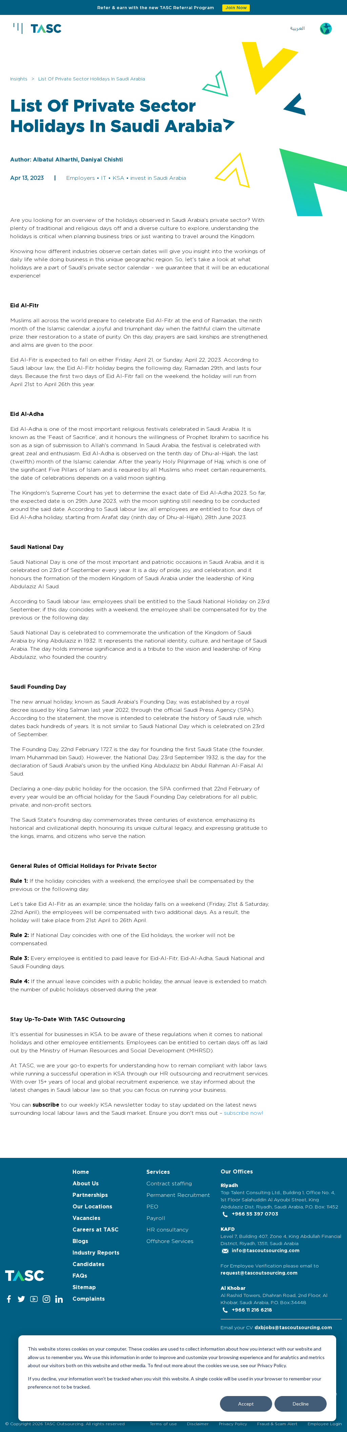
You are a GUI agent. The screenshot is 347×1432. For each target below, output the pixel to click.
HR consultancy (167, 1230)
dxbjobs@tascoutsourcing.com (293, 1327)
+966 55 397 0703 (254, 1214)
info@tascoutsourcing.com (265, 1250)
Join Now (236, 8)
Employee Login (325, 1424)
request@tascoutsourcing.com (259, 1273)
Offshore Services (169, 1241)
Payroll (155, 1218)
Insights (18, 79)
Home (81, 1172)
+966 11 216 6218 (251, 1310)
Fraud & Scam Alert (277, 1424)
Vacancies (86, 1218)
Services (158, 1172)
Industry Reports (96, 1253)
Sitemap (84, 1287)
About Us (86, 1183)
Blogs (80, 1241)
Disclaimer (198, 1424)
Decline (301, 1404)
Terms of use (163, 1424)
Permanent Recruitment (178, 1195)
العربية (297, 28)
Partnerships (90, 1195)
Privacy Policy (233, 1424)
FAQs (80, 1276)
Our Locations (92, 1206)
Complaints (89, 1299)
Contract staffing (169, 1183)
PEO (152, 1206)
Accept (246, 1404)
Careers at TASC (96, 1230)
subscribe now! (243, 1113)
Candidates (88, 1264)
